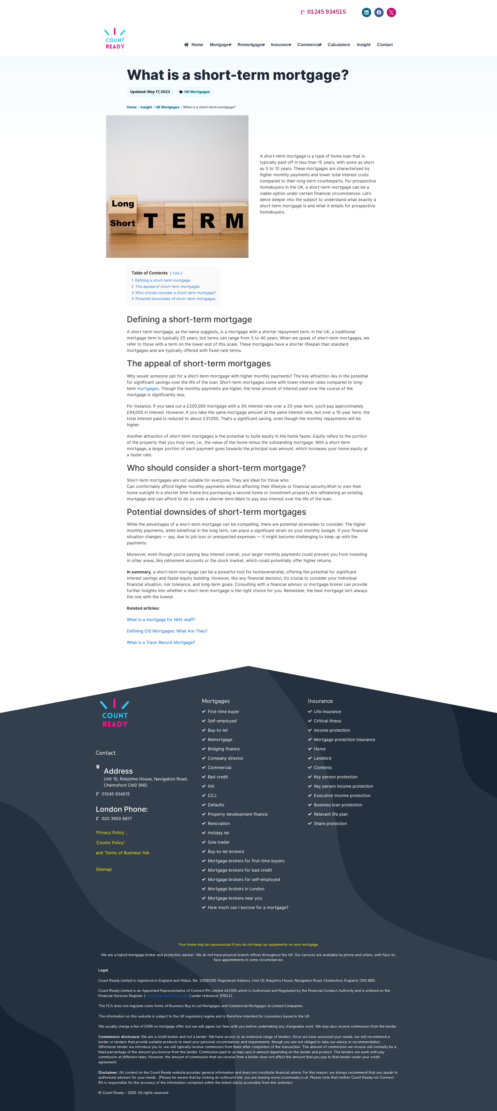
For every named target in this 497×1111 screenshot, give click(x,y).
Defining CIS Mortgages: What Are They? (167, 630)
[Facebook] (379, 12)
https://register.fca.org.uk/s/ (167, 995)
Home (132, 107)
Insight (146, 107)
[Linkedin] (366, 12)
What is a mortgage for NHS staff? (161, 619)
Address (118, 771)
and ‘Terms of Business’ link (122, 852)
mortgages (148, 388)
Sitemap (104, 869)
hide (176, 273)
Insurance (320, 701)
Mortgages (216, 701)
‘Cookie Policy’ (110, 842)
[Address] (98, 767)
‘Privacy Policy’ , (112, 832)
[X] (391, 12)
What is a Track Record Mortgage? (161, 642)
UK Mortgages (197, 91)
